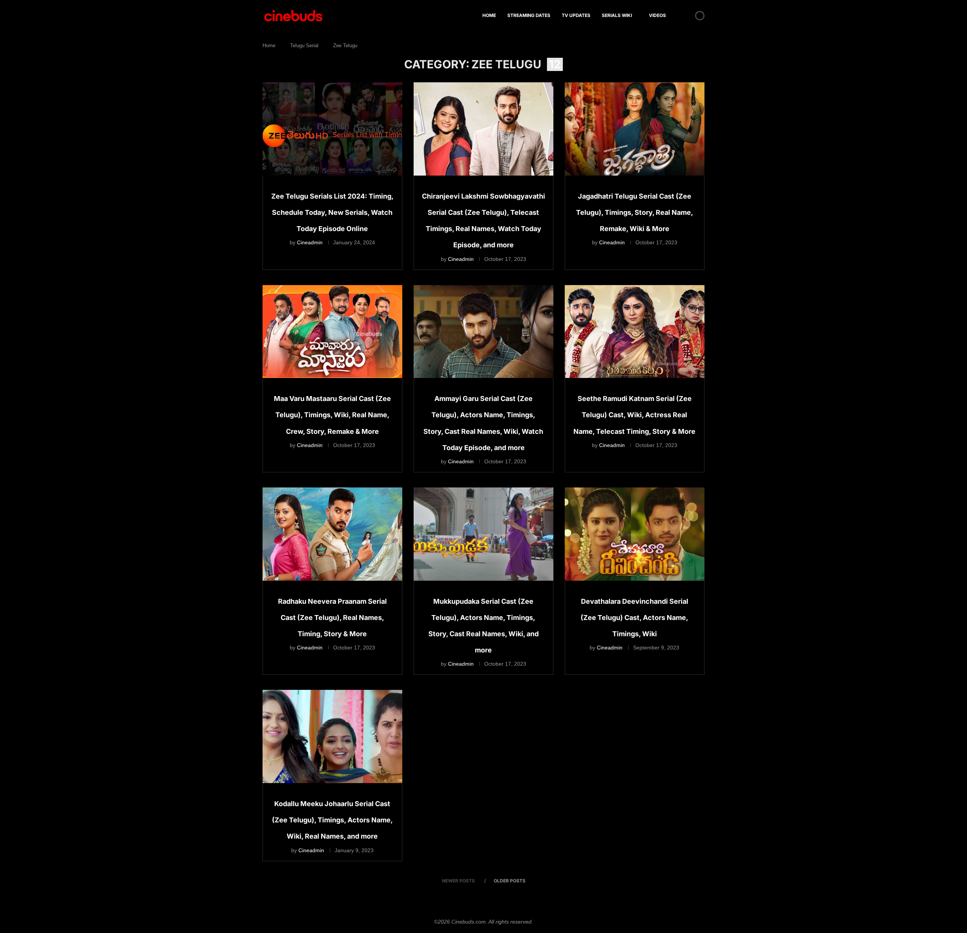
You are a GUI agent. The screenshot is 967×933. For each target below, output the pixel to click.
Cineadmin (310, 242)
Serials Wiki (617, 15)
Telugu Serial (304, 45)
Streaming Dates (528, 15)
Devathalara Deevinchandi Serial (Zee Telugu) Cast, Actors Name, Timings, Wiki (634, 617)
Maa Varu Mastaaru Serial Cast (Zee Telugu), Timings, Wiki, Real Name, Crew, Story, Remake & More (332, 415)
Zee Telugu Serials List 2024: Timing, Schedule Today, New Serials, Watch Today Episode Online (332, 212)
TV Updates (576, 15)
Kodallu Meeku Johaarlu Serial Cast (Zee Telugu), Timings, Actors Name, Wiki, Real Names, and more (332, 820)
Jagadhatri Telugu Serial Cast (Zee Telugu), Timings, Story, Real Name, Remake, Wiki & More (634, 212)
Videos (657, 15)
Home (489, 15)
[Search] (686, 15)
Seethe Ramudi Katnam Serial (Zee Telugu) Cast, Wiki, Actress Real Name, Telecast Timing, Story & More (634, 415)
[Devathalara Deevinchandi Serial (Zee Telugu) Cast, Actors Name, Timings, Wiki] (634, 534)
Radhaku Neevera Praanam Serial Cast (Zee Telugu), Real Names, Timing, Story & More (332, 617)
